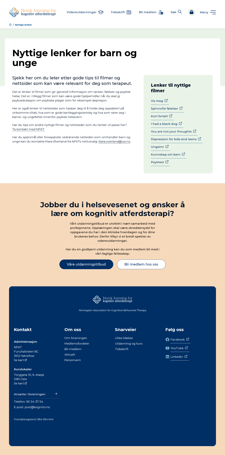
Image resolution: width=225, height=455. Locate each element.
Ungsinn (157, 147)
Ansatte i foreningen (29, 394)
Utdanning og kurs (128, 343)
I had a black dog (164, 124)
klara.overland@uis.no (114, 141)
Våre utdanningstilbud (86, 264)
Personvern (72, 360)
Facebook (178, 339)
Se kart (19, 360)
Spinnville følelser (164, 108)
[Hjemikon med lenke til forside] (10, 24)
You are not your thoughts (171, 131)
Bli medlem (72, 349)
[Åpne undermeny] (208, 12)
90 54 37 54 (34, 401)
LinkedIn (177, 356)
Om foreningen (75, 338)
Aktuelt (69, 354)
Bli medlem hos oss (141, 264)
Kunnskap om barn (165, 154)
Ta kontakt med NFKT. (28, 129)
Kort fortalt (159, 116)
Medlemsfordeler (76, 343)
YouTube (177, 348)
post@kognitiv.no (37, 407)
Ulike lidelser (124, 338)
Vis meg (157, 101)
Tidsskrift (121, 349)
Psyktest (157, 162)
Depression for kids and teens (174, 139)
